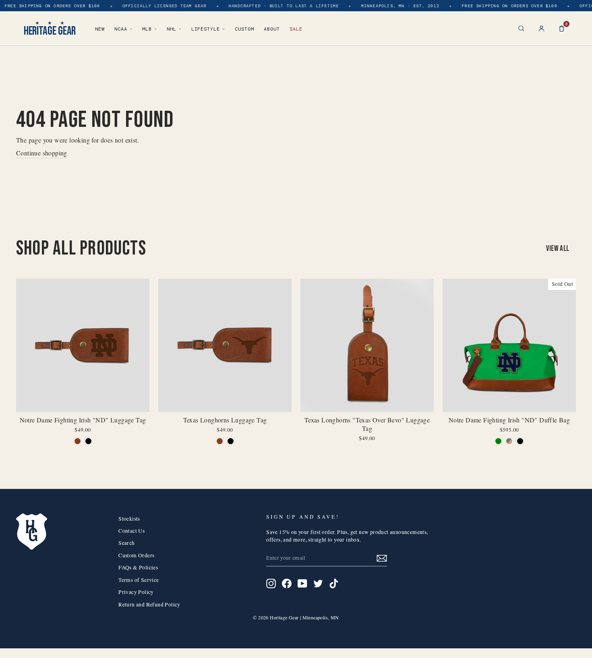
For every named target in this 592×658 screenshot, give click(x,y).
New (100, 29)
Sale (296, 29)
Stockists (129, 518)
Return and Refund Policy (149, 604)
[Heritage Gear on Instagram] (271, 583)
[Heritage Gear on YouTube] (302, 583)
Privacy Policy (136, 592)
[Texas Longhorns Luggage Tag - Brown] (220, 441)
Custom (244, 29)
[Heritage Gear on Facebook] (287, 583)
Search (126, 542)
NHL (171, 29)
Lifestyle (205, 29)
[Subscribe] (382, 558)
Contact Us (131, 530)
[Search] (521, 28)
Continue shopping (41, 153)
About (272, 29)
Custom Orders (136, 555)
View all (557, 248)
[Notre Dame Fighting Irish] (77, 441)
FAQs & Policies (138, 567)
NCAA (120, 29)
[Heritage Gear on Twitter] (318, 583)
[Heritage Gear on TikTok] (334, 583)
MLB (147, 29)
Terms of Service (138, 580)
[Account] (541, 28)
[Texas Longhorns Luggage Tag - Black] (230, 441)
